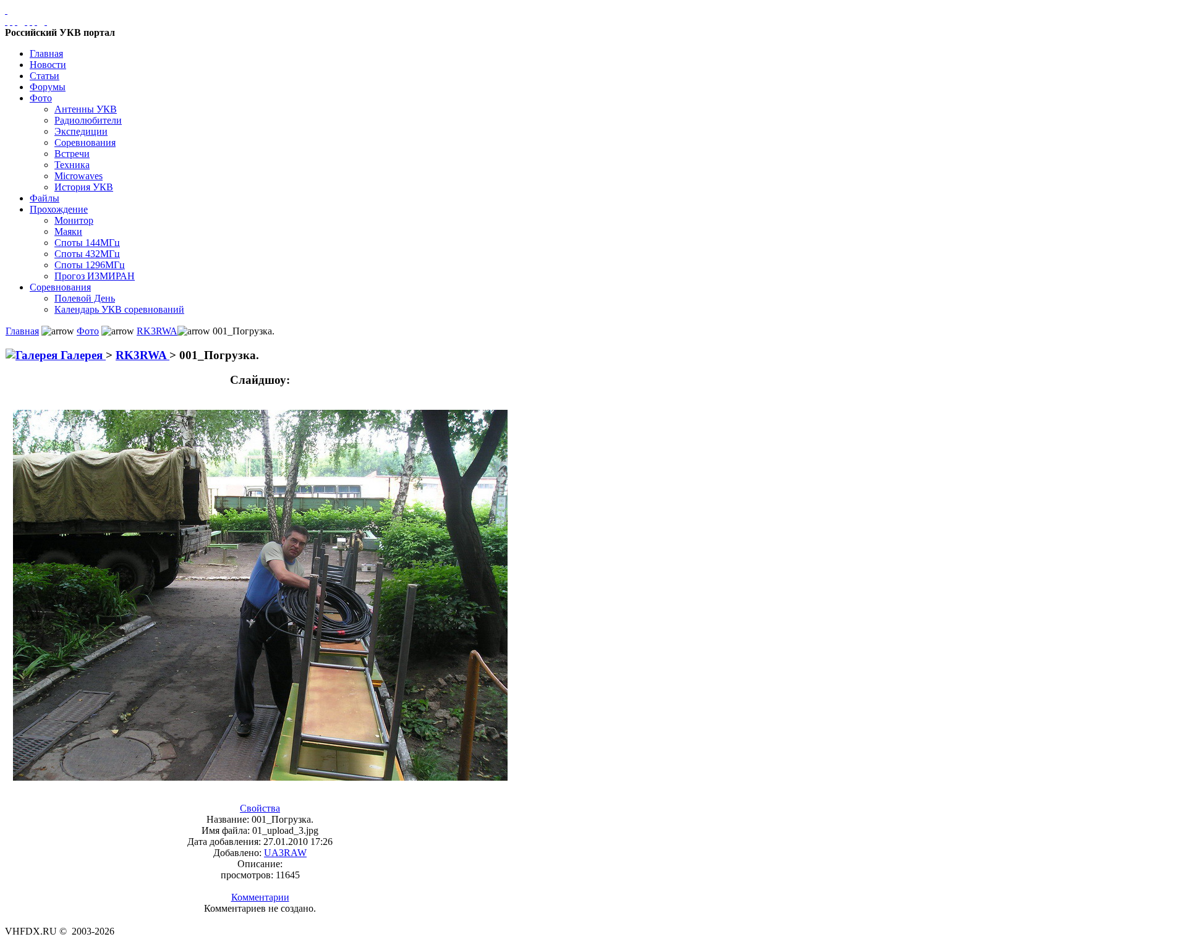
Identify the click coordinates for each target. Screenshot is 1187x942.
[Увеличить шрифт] (26, 21)
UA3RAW (285, 852)
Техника (72, 164)
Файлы (44, 198)
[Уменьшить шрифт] (36, 21)
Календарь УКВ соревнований (119, 309)
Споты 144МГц (87, 242)
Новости (48, 64)
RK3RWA (157, 331)
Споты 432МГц (87, 253)
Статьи (44, 75)
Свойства (260, 808)
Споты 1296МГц (89, 265)
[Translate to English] (46, 21)
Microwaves (78, 176)
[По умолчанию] (31, 21)
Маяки (68, 231)
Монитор (73, 220)
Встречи (72, 153)
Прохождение (59, 209)
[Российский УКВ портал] (6, 10)
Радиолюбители (88, 120)
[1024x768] (11, 21)
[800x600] (16, 21)
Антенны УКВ (85, 109)
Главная (46, 53)
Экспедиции (81, 131)
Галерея (81, 355)
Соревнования (85, 142)
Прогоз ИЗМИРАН (94, 276)
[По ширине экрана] (6, 21)
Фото (41, 98)
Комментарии (260, 897)
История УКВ (83, 187)
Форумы (48, 87)
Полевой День (84, 298)
